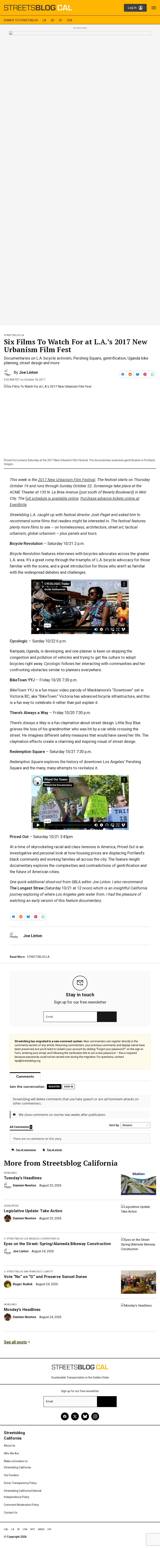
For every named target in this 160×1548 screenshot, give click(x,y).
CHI (49, 1529)
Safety (48, 1271)
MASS (41, 1529)
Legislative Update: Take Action (33, 1210)
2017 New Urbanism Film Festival (66, 479)
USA (69, 20)
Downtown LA (51, 1239)
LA (44, 20)
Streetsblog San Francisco (24, 1271)
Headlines (10, 1173)
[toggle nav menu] (153, 8)
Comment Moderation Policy (21, 1504)
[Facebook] (65, 1416)
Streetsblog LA (14, 335)
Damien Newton (24, 1185)
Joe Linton (28, 372)
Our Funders (11, 1475)
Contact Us (10, 1512)
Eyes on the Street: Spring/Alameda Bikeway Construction (57, 1243)
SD (52, 20)
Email (49, 1016)
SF (60, 20)
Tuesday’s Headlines (23, 1178)
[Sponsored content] (80, 177)
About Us (9, 1445)
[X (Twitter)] (75, 1416)
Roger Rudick (23, 1284)
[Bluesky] (85, 1416)
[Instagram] (95, 1416)
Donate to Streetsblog (21, 20)
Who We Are (11, 1453)
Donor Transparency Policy (20, 1483)
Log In (132, 8)
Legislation (11, 1206)
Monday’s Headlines (22, 1309)
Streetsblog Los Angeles (23, 1239)
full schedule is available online (51, 498)
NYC (32, 1529)
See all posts (15, 1342)
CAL (6, 1529)
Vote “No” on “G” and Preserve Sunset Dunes (45, 1276)
